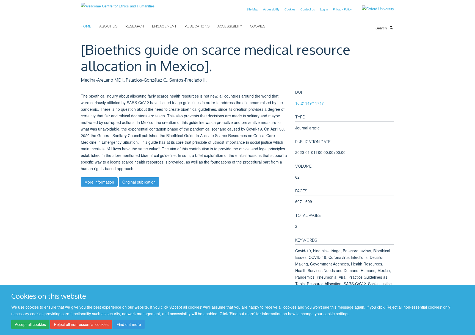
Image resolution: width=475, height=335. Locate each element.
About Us (108, 26)
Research (134, 26)
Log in (324, 9)
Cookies (290, 9)
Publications (196, 26)
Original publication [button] (139, 182)
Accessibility (271, 9)
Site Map (252, 9)
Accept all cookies (30, 324)
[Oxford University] (374, 8)
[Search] (391, 27)
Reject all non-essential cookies (81, 324)
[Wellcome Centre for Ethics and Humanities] (118, 4)
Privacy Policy (342, 9)
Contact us (307, 9)
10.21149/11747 (309, 103)
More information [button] (99, 182)
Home (86, 26)
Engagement (164, 26)
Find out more (129, 324)
